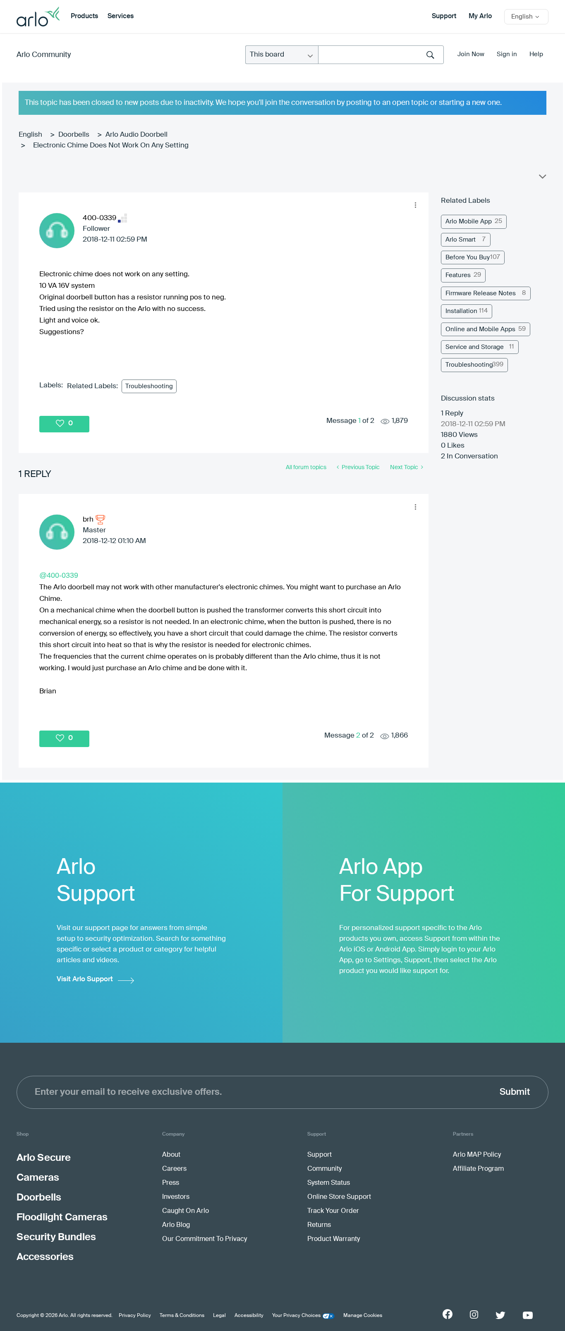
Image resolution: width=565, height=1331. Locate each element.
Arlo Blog (176, 1225)
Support (444, 16)
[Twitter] (500, 1315)
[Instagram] (474, 1314)
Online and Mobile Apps (480, 329)
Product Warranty (333, 1239)
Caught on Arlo (185, 1211)
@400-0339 (58, 575)
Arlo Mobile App (468, 221)
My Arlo (480, 16)
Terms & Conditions (182, 1315)
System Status (328, 1183)
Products (84, 16)
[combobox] (381, 54)
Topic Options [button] (541, 178)
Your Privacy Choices (296, 1315)
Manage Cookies (362, 1315)
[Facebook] (447, 1314)
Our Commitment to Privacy (204, 1239)
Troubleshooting (149, 386)
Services (121, 16)
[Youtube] (528, 1315)
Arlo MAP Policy (477, 1155)
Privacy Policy (135, 1315)
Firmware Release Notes (480, 293)
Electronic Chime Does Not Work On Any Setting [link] (111, 145)
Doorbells (73, 134)
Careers (174, 1169)
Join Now (470, 54)
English (30, 134)
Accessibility (249, 1315)
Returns (319, 1225)
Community (324, 1169)
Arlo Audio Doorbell (136, 134)
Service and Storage (474, 347)
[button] (415, 205)
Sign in (507, 54)
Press (170, 1183)
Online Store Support (339, 1197)
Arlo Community (44, 55)
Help (536, 54)
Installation (461, 311)
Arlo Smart (460, 240)
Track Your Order (333, 1211)
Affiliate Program (478, 1169)
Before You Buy (467, 257)
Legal (219, 1315)
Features (458, 275)
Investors (175, 1197)
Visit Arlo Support (85, 979)
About (171, 1155)
